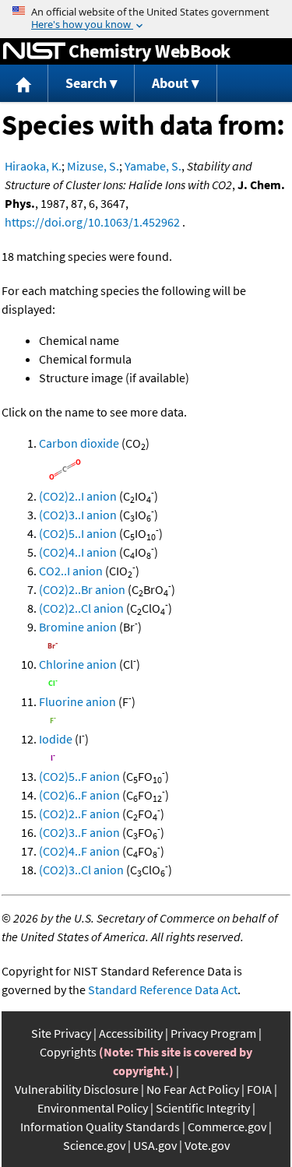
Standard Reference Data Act (162, 989)
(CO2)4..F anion (79, 851)
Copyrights (68, 1052)
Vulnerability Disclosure (77, 1089)
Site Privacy (61, 1033)
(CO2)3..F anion (79, 832)
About (170, 83)
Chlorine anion (78, 664)
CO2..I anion (71, 570)
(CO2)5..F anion (79, 776)
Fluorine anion (77, 701)
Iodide (55, 739)
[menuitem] (24, 84)
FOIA (259, 1089)
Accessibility (131, 1033)
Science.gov (94, 1145)
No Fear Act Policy (192, 1089)
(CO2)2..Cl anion (81, 608)
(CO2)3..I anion (78, 514)
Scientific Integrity (203, 1108)
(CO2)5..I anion (78, 533)
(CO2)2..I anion (78, 496)
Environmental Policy (92, 1108)
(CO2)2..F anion (79, 813)
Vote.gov (207, 1145)
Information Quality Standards (100, 1126)
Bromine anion (78, 626)
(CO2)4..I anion (78, 552)
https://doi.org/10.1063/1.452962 (92, 222)
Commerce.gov (227, 1126)
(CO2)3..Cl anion (81, 869)
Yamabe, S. (153, 166)
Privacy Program (213, 1033)
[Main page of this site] (24, 84)
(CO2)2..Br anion (82, 589)
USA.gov (155, 1145)
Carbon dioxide (79, 443)
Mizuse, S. (93, 166)
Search (86, 83)
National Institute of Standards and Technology (34, 51)
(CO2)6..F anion (79, 795)
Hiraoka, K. (33, 166)
